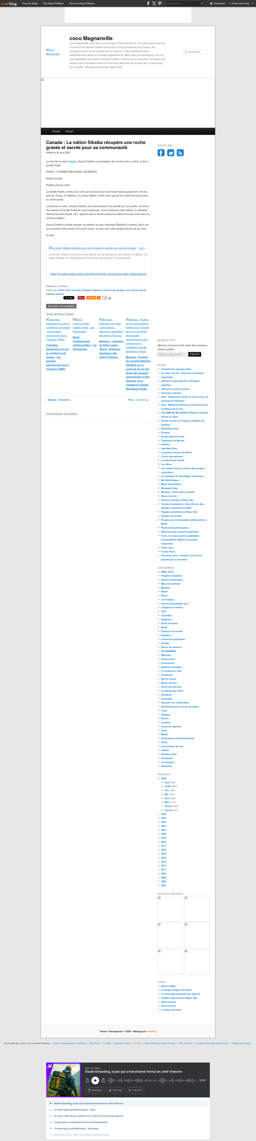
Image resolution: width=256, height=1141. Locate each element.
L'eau (164, 710)
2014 (163, 857)
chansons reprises (171, 726)
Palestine (166, 635)
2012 (163, 865)
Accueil (56, 131)
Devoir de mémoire (171, 647)
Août (167, 782)
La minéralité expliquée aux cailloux (180, 993)
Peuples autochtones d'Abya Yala (179, 511)
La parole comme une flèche (176, 452)
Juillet (168, 786)
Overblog (152, 1031)
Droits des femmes (171, 686)
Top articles (94, 1043)
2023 (163, 822)
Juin (167, 790)
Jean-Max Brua (169, 448)
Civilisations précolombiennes (177, 738)
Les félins (166, 464)
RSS (180, 152)
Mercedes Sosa (169, 488)
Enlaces (165, 432)
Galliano (165, 444)
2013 (163, 861)
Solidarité (166, 694)
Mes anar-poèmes (170, 583)
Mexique (165, 587)
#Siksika (50, 293)
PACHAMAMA (168, 651)
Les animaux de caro (172, 746)
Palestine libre (169, 754)
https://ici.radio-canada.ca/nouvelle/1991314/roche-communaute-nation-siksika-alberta (98, 274)
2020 (163, 833)
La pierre (166, 722)
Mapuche (166, 655)
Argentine (166, 619)
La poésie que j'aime (172, 690)
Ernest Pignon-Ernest (172, 436)
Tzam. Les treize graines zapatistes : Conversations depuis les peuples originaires (180, 539)
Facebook (161, 152)
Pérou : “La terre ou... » (139, 399)
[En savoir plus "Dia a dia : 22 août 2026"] (170, 920)
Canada (165, 643)
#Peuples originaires (92, 290)
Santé (164, 627)
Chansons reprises (171, 393)
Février (168, 806)
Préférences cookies (241, 1043)
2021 (163, 830)
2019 (163, 837)
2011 (163, 869)
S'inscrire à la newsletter (61, 306)
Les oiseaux (167, 599)
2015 (163, 853)
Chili (163, 611)
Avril (167, 798)
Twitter (170, 152)
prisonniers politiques (173, 639)
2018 (163, 841)
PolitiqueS (166, 758)
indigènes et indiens (172, 607)
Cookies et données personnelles (212, 1043)
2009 (163, 877)
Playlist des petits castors (175, 527)
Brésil (164, 591)
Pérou (164, 595)
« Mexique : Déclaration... (58, 399)
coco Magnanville (91, 38)
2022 (163, 826)
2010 (163, 873)
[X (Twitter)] (154, 3)
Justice (165, 750)
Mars (167, 802)
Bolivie (165, 718)
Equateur (166, 714)
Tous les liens (168, 1005)
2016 (163, 849)
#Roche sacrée (138, 290)
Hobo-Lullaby (168, 986)
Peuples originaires (171, 575)
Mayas (164, 734)
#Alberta (60, 293)
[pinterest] (160, 3)
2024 (163, 818)
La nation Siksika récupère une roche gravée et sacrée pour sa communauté (143, 248)
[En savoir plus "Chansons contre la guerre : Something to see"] (197, 920)
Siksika (72, 161)
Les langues (167, 762)
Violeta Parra (168, 551)
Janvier (168, 810)
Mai (166, 794)
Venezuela (166, 698)
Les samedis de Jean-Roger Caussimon (182, 476)
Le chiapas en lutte (171, 670)
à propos (137, 1090)
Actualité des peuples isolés (176, 369)
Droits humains (169, 623)
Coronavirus (167, 663)
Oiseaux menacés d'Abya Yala (177, 500)
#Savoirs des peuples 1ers (116, 290)
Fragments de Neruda (172, 440)
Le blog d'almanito (171, 1009)
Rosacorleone (168, 1001)
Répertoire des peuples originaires (179, 531)
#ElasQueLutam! (170, 428)
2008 (163, 881)
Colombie (166, 615)
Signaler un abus (123, 1043)
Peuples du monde (171, 515)
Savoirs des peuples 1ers (174, 603)
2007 (163, 885)
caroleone (23, 1043)
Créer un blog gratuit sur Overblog (69, 1043)
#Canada (76, 290)
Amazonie (166, 766)
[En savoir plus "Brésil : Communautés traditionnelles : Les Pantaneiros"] (197, 947)
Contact (69, 131)
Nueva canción (169, 496)
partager (117, 1090)
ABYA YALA (167, 571)
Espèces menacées (171, 667)
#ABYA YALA (64, 290)
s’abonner (97, 1090)
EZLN (164, 742)
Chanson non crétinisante (175, 702)
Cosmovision (168, 659)
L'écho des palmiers (172, 456)
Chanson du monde (171, 631)
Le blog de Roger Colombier (176, 989)
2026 (163, 778)
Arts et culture (168, 678)
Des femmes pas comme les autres (180, 706)
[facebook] (148, 3)
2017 (163, 845)
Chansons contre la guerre (175, 389)
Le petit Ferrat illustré (172, 460)
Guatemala (167, 674)
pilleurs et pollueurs (172, 579)
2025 (163, 814)
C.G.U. (138, 1043)
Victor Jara (167, 547)
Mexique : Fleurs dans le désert (178, 492)
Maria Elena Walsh (171, 484)
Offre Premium (186, 1043)
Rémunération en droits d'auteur (160, 1043)
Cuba (164, 730)
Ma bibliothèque (170, 480)
